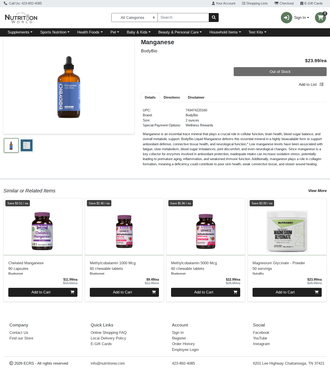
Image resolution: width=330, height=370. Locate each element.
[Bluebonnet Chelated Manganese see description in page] (43, 227)
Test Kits (256, 32)
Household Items (223, 32)
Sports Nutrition (53, 32)
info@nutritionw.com (108, 363)
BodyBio (192, 115)
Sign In (178, 332)
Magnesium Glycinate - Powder (279, 266)
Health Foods (88, 32)
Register (179, 338)
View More (317, 191)
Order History (183, 344)
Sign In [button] (300, 17)
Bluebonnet (15, 273)
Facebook (261, 332)
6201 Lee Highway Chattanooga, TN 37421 (288, 363)
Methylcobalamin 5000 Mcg (194, 266)
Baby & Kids (137, 32)
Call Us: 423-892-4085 (25, 3)
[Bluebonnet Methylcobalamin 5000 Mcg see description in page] (206, 227)
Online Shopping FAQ (109, 332)
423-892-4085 (183, 363)
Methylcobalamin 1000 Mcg (113, 266)
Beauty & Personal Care (178, 32)
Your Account (225, 3)
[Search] (214, 17)
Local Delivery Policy (108, 338)
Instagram (261, 344)
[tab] (150, 97)
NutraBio (258, 273)
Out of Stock (280, 72)
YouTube (260, 338)
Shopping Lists (256, 3)
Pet (113, 32)
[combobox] (183, 17)
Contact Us (18, 332)
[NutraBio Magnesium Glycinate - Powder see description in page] (287, 227)
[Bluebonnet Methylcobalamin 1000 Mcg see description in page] (124, 227)
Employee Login (185, 350)
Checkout (286, 3)
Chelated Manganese (26, 266)
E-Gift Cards (313, 3)
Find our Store (21, 338)
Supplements (18, 32)
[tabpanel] (234, 139)
